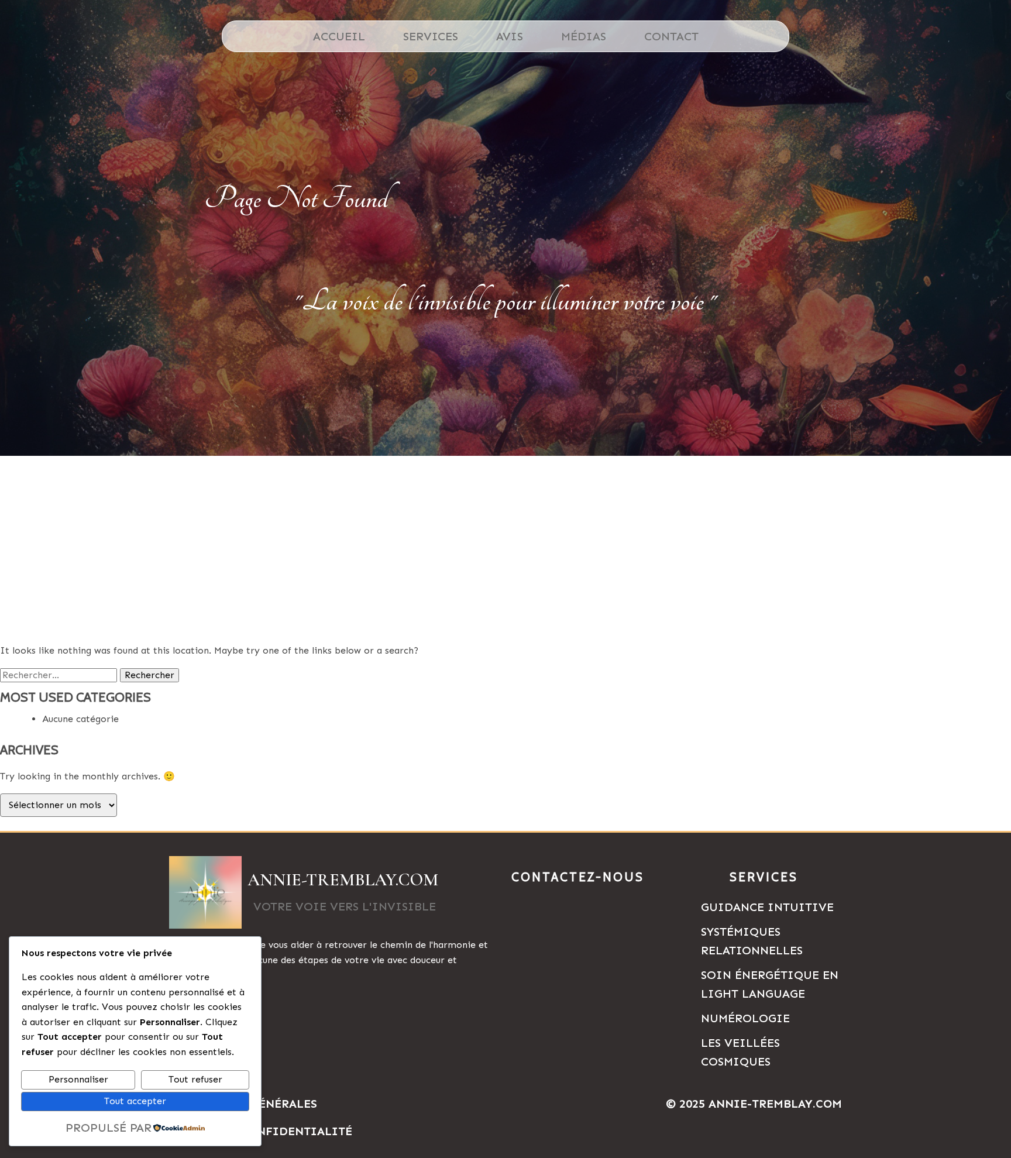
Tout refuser (195, 1079)
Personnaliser (78, 1079)
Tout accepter (135, 1101)
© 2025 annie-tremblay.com (754, 1104)
